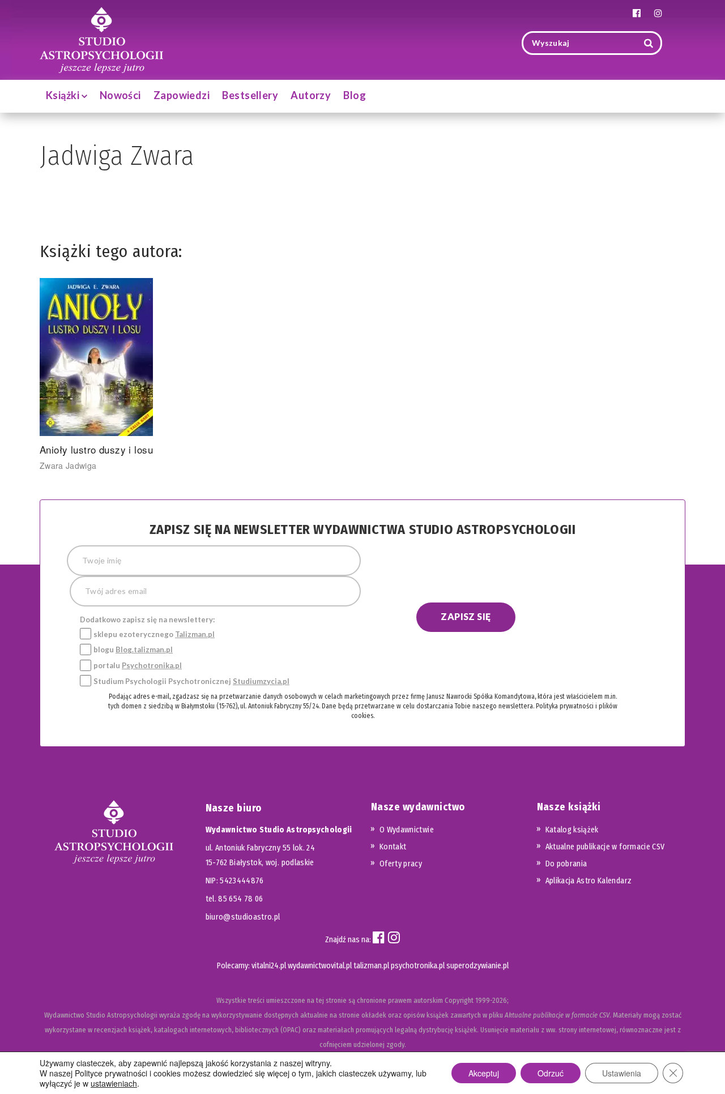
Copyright (459, 1000)
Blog (354, 95)
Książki (64, 95)
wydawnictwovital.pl (320, 966)
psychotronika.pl (418, 966)
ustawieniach (114, 1083)
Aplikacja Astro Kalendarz (588, 881)
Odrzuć (551, 1073)
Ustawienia (621, 1073)
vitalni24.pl (268, 966)
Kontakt (392, 847)
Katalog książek (572, 830)
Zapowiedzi (181, 95)
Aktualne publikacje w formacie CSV (605, 847)
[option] (114, 374)
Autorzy (311, 95)
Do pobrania (566, 864)
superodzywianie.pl (477, 966)
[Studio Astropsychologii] (101, 39)
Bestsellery (250, 95)
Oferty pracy (400, 864)
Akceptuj (483, 1073)
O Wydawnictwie (406, 830)
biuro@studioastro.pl (243, 917)
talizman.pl (371, 966)
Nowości (120, 95)
